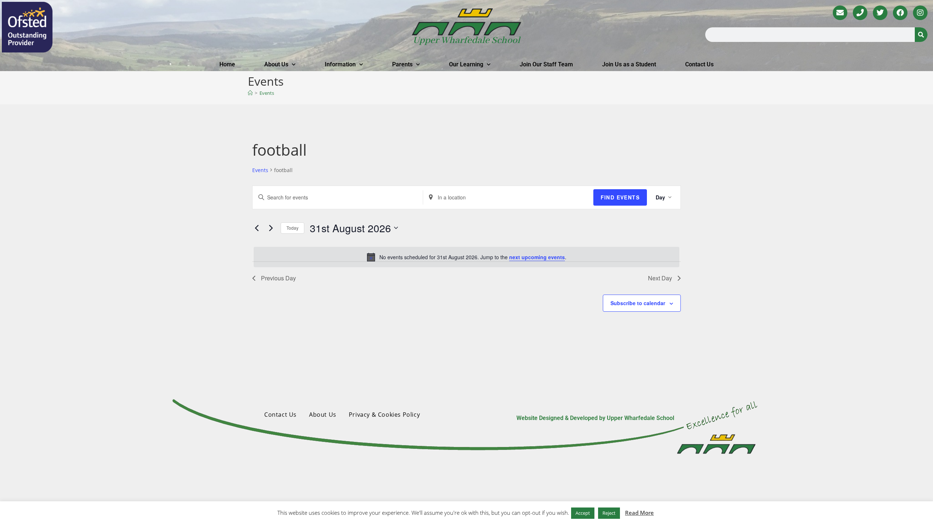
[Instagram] (920, 12)
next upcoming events (537, 257)
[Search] (921, 34)
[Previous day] (256, 227)
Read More (639, 512)
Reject (609, 513)
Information (340, 64)
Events (266, 93)
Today (292, 228)
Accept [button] (582, 513)
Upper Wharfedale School (466, 40)
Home (227, 64)
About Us (276, 64)
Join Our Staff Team (546, 64)
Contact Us (699, 64)
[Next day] (270, 227)
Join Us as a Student (629, 64)
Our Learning (466, 64)
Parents (402, 64)
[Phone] (860, 12)
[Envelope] (840, 12)
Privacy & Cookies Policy (384, 415)
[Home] (250, 93)
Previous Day (278, 278)
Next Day (660, 278)
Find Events (620, 197)
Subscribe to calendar (637, 303)
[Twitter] (880, 12)
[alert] (466, 257)
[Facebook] (900, 12)
